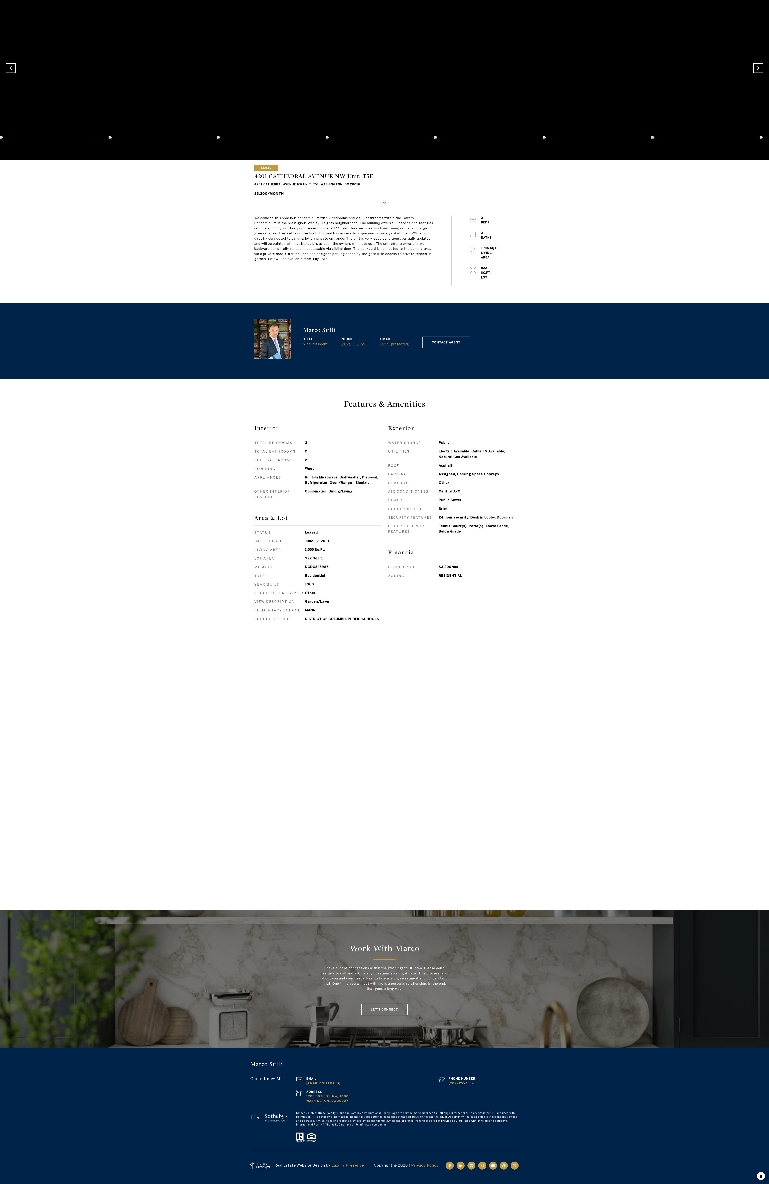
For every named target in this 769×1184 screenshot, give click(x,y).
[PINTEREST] (471, 1166)
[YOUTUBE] (493, 1166)
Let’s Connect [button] (384, 1009)
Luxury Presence (347, 1165)
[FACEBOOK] (450, 1166)
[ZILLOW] (504, 1166)
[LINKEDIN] (461, 1166)
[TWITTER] (515, 1166)
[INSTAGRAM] (482, 1166)
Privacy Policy (425, 1165)
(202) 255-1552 (354, 344)
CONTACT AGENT (446, 342)
